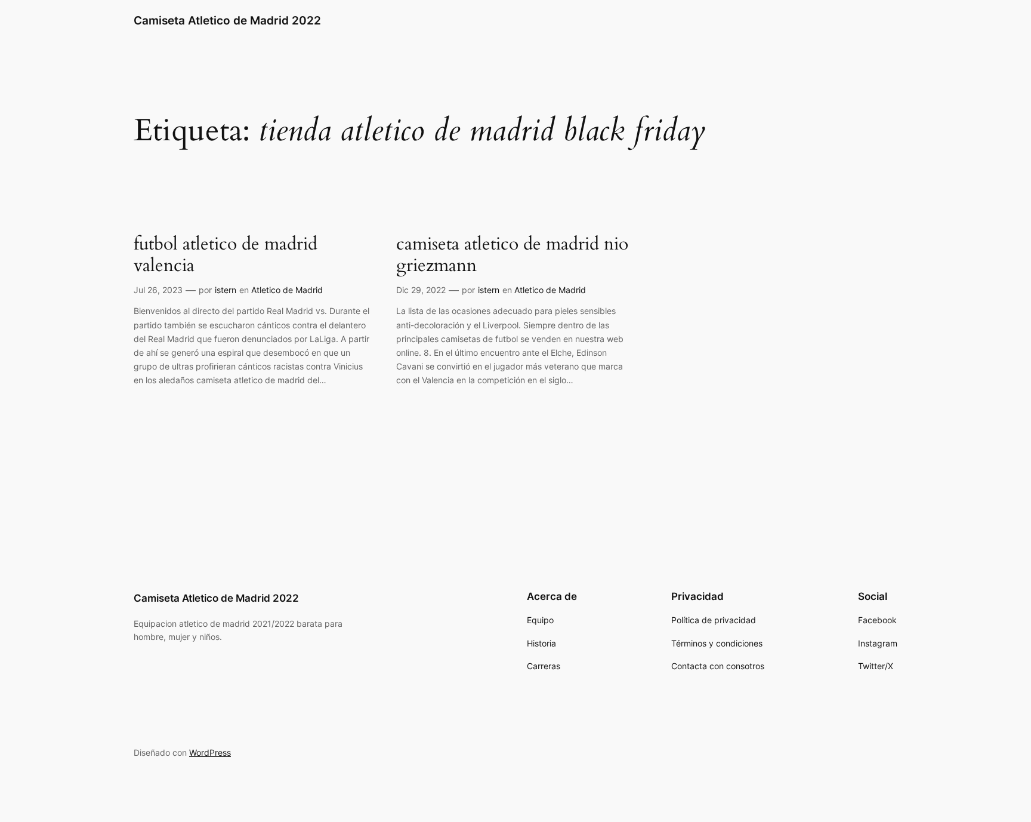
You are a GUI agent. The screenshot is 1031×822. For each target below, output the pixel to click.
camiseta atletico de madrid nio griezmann (512, 255)
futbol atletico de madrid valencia (225, 255)
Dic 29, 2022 (421, 290)
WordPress (210, 752)
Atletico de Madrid (287, 290)
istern (225, 290)
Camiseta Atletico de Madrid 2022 (227, 20)
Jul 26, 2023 (158, 290)
